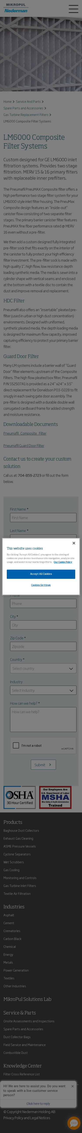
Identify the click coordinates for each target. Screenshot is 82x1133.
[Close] (74, 543)
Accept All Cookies (41, 574)
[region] (41, 566)
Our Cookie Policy (63, 562)
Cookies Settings (41, 585)
